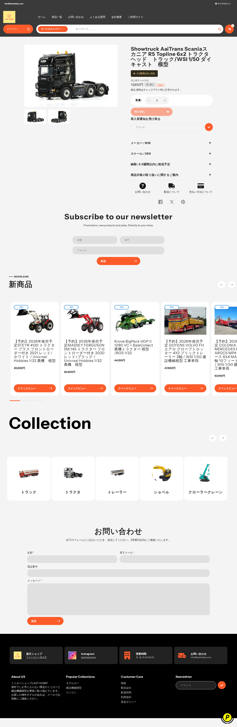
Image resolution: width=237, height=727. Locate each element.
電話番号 (32, 566)
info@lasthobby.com (14, 3)
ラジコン (71, 692)
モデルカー (72, 683)
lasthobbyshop (88, 657)
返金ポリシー (128, 701)
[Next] (231, 284)
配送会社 (126, 687)
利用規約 (126, 697)
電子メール (127, 552)
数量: (139, 100)
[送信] (222, 685)
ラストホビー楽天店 (36, 657)
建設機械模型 (74, 687)
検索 (123, 683)
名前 (30, 552)
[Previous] (221, 284)
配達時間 (126, 692)
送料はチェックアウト (148, 89)
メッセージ (34, 580)
